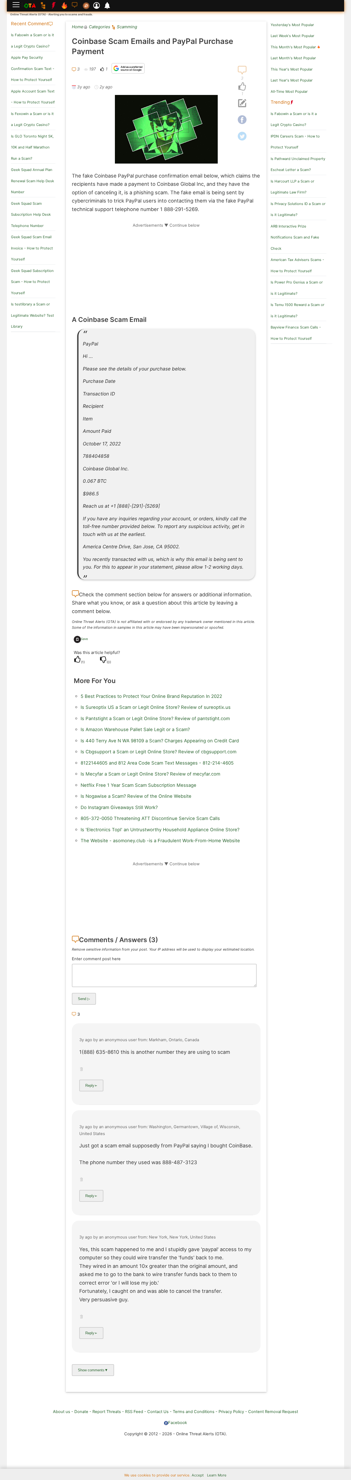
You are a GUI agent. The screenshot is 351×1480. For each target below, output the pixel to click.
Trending (280, 102)
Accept (198, 1475)
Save (84, 639)
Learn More (217, 1475)
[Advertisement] (166, 266)
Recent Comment (30, 23)
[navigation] (242, 86)
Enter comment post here (96, 958)
